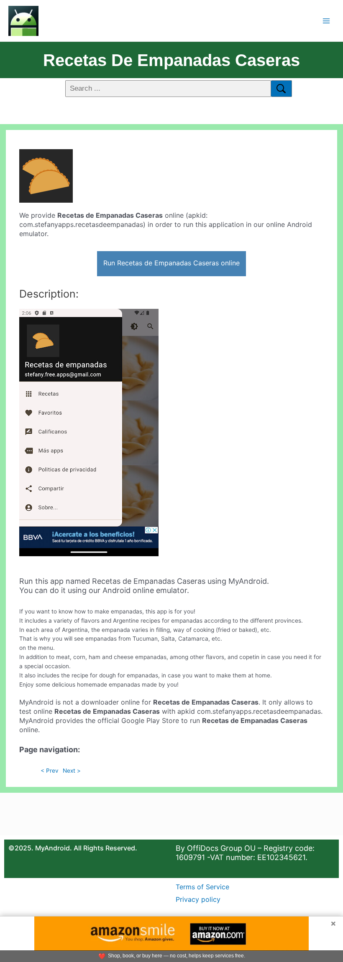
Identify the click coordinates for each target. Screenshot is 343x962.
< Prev (50, 770)
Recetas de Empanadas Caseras (171, 60)
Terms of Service (202, 887)
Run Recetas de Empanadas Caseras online (171, 263)
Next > (72, 770)
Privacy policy (198, 899)
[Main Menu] (326, 20)
